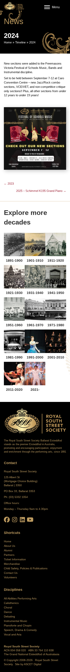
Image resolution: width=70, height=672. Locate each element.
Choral (8, 607)
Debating (9, 616)
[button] (7, 520)
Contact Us (11, 572)
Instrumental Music (15, 621)
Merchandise (12, 563)
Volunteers (10, 577)
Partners (9, 554)
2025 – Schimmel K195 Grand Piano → (41, 190)
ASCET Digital (32, 664)
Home (8, 42)
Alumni (8, 550)
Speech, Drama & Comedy (20, 630)
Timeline (20, 42)
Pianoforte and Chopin (18, 625)
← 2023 (9, 183)
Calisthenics (11, 603)
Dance (8, 612)
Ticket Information (15, 559)
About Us (9, 545)
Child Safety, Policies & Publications (25, 568)
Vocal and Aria (12, 634)
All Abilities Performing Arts (20, 598)
